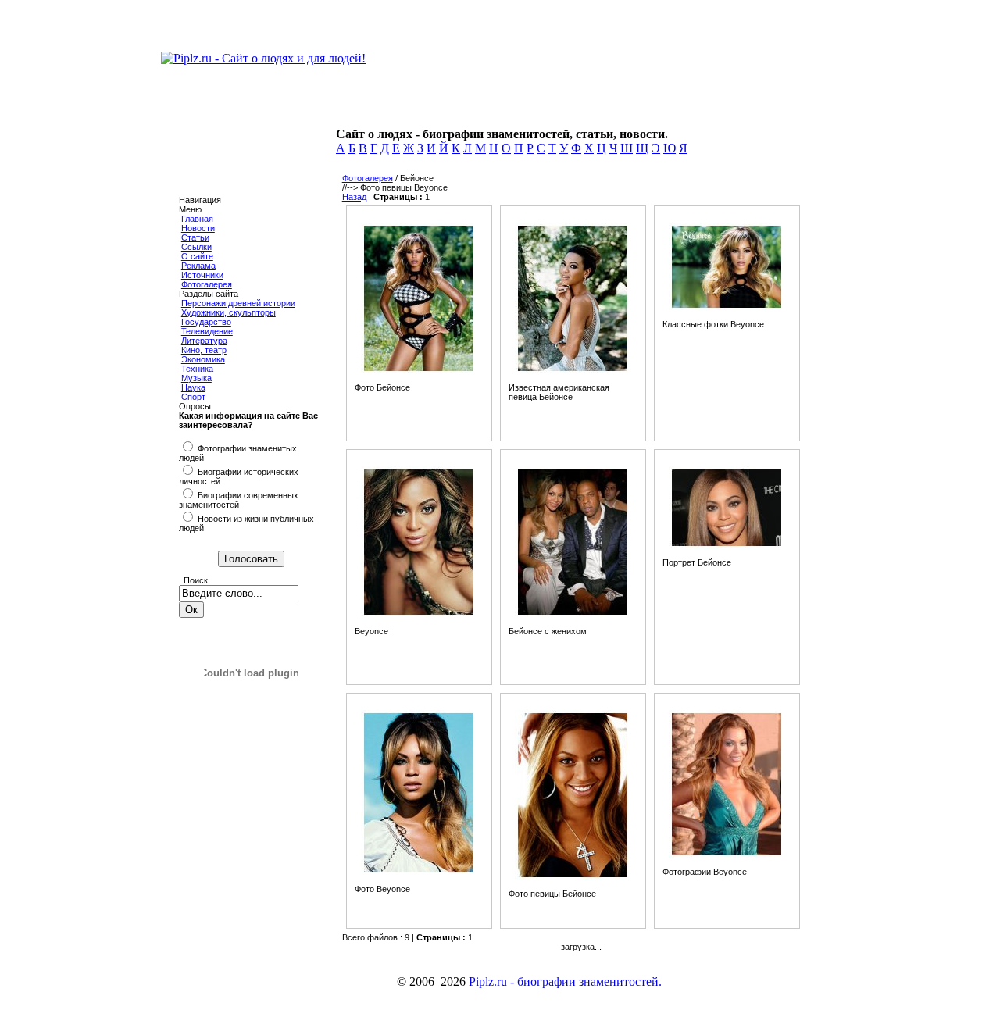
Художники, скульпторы (228, 312)
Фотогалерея (206, 284)
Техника (197, 368)
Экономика (203, 359)
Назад (354, 197)
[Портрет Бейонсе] (726, 546)
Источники (202, 275)
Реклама (198, 265)
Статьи (195, 237)
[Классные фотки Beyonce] (726, 307)
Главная (197, 218)
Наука (193, 387)
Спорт (193, 396)
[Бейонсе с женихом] (572, 614)
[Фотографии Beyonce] (726, 855)
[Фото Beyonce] (419, 872)
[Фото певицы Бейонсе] (572, 877)
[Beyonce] (419, 614)
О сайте (197, 256)
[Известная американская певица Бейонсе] (572, 371)
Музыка (196, 378)
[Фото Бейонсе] (419, 371)
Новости (198, 228)
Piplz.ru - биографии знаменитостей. (565, 981)
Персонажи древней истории (238, 303)
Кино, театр (204, 350)
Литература (204, 340)
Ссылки (196, 247)
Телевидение (207, 331)
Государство (206, 322)
